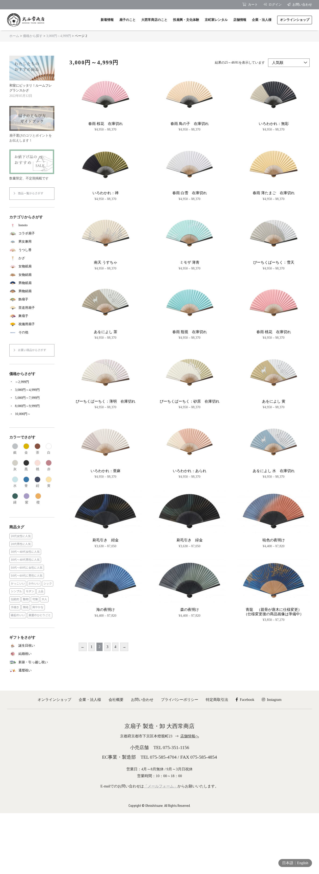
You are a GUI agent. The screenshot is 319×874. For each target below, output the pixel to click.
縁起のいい (18, 615)
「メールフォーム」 (160, 786)
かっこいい (18, 583)
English (302, 863)
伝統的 (15, 599)
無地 (25, 607)
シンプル (16, 591)
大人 (44, 599)
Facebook (247, 700)
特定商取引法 (217, 700)
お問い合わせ (142, 700)
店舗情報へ (189, 736)
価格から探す (33, 36)
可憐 (35, 599)
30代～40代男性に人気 (25, 559)
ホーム (14, 36)
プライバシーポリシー (179, 700)
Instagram (274, 700)
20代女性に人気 (21, 536)
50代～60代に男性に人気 (27, 575)
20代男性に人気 (21, 544)
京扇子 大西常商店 (25, 19)
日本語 (287, 863)
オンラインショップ (54, 700)
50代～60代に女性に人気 (27, 567)
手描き (15, 607)
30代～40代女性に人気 (25, 552)
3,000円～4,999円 (58, 36)
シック (47, 583)
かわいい (34, 583)
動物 (25, 599)
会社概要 (116, 700)
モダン (30, 591)
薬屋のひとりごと (39, 615)
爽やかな (37, 607)
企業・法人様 (90, 700)
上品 (40, 591)
